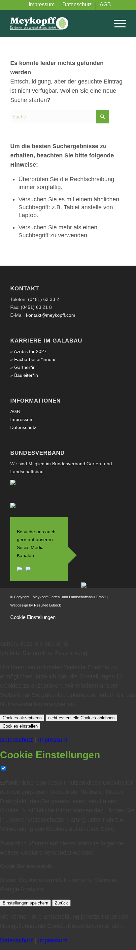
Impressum (22, 419)
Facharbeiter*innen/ (34, 359)
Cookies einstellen (20, 726)
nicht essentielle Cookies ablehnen (81, 717)
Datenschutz (23, 427)
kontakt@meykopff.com (50, 315)
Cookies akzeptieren (22, 717)
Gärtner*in (25, 367)
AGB (15, 411)
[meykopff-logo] (56, 23)
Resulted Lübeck (47, 605)
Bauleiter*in (26, 375)
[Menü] (117, 23)
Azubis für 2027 (30, 351)
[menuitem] (41, 6)
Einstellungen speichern (25, 903)
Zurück (61, 903)
